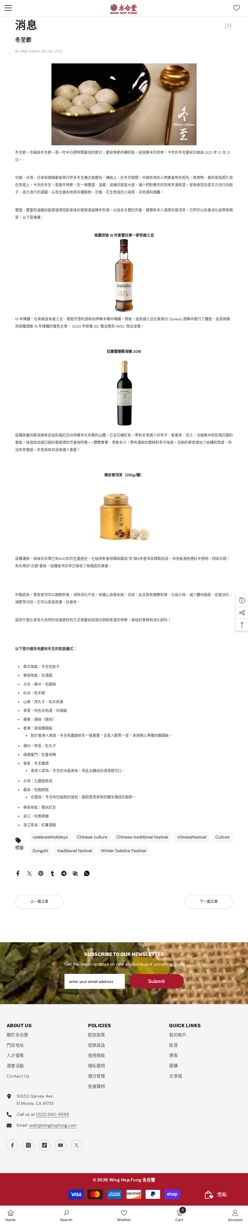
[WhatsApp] (87, 873)
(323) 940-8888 (52, 1114)
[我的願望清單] (236, 8)
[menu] (8, 8)
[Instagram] (28, 1145)
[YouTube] (60, 1145)
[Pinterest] (41, 873)
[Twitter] (29, 873)
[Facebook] (18, 873)
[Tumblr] (52, 873)
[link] (66, 1215)
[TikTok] (44, 1145)
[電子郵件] (75, 873)
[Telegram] (64, 873)
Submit (156, 981)
